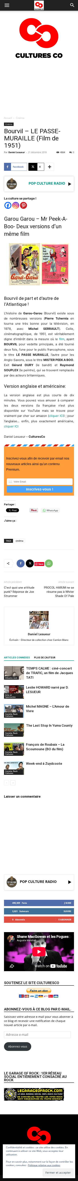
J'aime (67, 902)
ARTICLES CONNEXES (17, 657)
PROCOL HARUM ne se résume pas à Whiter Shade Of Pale (59, 592)
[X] (30, 563)
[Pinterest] (23, 205)
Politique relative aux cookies (44, 1165)
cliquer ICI (56, 416)
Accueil (8, 118)
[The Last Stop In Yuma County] (14, 730)
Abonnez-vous (17, 1046)
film (61, 339)
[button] (6, 5)
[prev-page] (6, 782)
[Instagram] (15, 205)
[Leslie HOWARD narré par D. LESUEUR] (14, 692)
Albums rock (11, 677)
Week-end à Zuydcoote (44, 764)
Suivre (67, 911)
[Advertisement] (39, 87)
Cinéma (20, 118)
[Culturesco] (39, 35)
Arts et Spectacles (10, 696)
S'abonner (64, 919)
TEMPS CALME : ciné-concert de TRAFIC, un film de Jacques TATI (49, 672)
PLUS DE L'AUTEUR (44, 657)
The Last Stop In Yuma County (49, 725)
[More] (49, 167)
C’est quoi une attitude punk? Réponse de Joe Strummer (19, 592)
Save (40, 563)
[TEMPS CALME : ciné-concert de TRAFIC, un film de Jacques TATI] (14, 673)
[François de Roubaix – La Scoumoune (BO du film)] (14, 749)
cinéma (19, 540)
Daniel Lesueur (16, 152)
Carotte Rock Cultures (11, 715)
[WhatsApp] (49, 563)
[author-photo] (39, 628)
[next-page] (12, 782)
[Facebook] (7, 205)
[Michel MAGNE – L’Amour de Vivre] (14, 711)
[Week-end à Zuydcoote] (14, 768)
